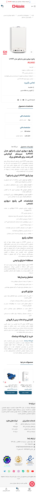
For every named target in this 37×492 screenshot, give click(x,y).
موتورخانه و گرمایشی (23, 15)
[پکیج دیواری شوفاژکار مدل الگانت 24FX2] (26, 376)
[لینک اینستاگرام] (26, 100)
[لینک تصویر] (30, 460)
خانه (32, 15)
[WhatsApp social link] (20, 100)
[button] (33, 382)
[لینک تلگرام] (18, 100)
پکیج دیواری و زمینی (9, 15)
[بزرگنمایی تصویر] (31, 52)
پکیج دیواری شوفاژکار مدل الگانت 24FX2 (26, 386)
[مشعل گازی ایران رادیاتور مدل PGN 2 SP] (11, 376)
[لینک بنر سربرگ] (18, 2)
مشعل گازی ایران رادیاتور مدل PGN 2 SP (11, 386)
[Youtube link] (23, 100)
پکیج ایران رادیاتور (26, 17)
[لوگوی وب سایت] (18, 6)
